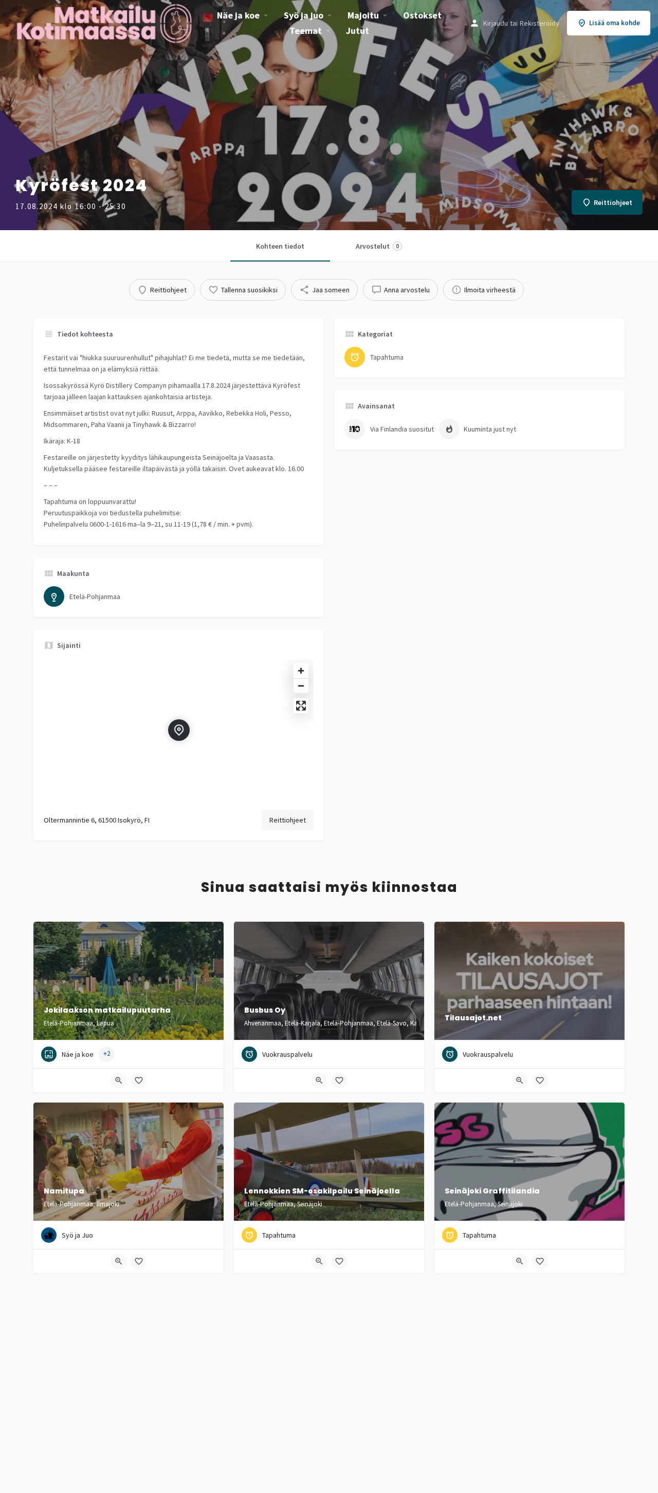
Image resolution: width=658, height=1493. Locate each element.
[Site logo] (105, 22)
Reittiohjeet (287, 820)
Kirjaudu (495, 23)
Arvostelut (377, 246)
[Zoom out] (301, 685)
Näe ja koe (238, 15)
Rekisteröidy (539, 23)
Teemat (305, 30)
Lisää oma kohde (614, 22)
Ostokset (422, 15)
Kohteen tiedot (280, 246)
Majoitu (363, 15)
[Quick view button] (119, 1080)
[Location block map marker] (179, 730)
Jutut (357, 30)
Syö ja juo (303, 15)
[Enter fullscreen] (301, 705)
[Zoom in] (301, 670)
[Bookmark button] (139, 1080)
